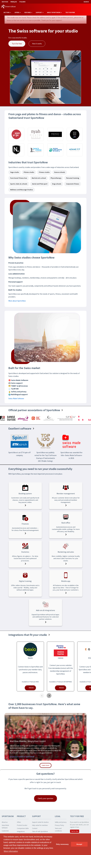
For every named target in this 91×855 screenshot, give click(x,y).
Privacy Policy (59, 825)
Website (31, 688)
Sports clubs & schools (18, 184)
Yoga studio (14, 172)
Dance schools (59, 172)
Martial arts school (39, 178)
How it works (37, 43)
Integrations (21, 831)
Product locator (22, 825)
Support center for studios (40, 822)
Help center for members (40, 825)
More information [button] (11, 851)
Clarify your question (45, 798)
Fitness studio (44, 172)
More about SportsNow (17, 301)
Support (39, 12)
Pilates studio (29, 172)
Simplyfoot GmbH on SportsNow (22, 757)
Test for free (70, 12)
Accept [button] (79, 844)
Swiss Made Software (16, 398)
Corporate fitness (72, 184)
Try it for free (17, 43)
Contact (34, 828)
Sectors (7, 12)
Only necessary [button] (62, 844)
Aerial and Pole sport (39, 184)
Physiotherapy (56, 178)
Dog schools (56, 184)
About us (4, 822)
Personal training (72, 178)
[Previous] (42, 695)
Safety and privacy (60, 822)
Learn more (45, 765)
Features (27, 12)
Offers (17, 12)
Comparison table (23, 828)
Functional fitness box (18, 178)
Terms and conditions (58, 829)
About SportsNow (54, 12)
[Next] (49, 695)
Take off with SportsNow (40, 831)
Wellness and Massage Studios (21, 190)
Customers (5, 831)
